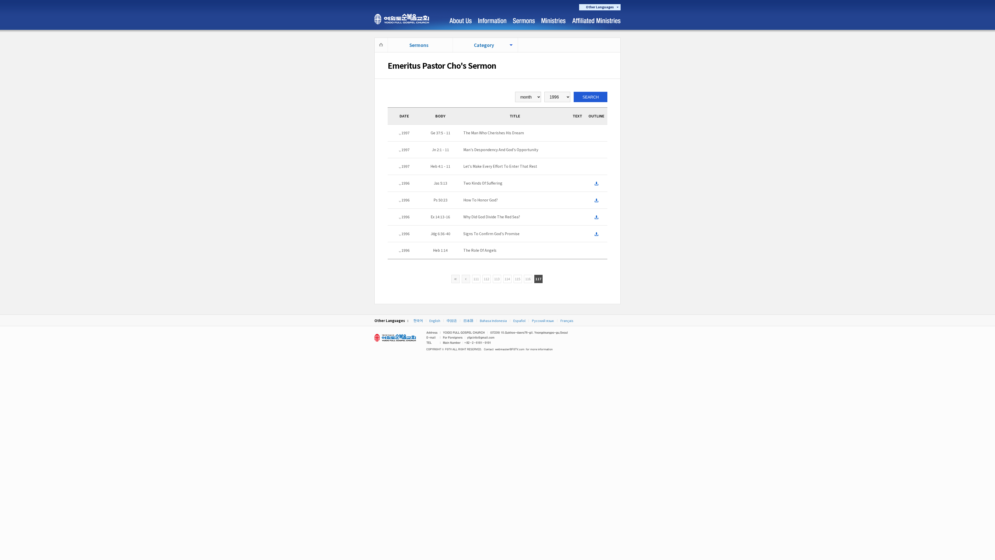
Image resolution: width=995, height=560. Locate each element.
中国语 (452, 320)
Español (519, 320)
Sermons (419, 45)
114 (507, 278)
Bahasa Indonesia (493, 320)
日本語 (468, 320)
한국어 (418, 320)
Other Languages (600, 7)
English (434, 320)
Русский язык (543, 320)
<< (455, 279)
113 (497, 278)
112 (486, 278)
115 (517, 278)
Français (566, 320)
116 (528, 278)
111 (476, 278)
